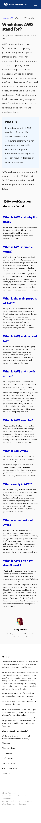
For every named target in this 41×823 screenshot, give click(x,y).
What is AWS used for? (18, 420)
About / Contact (9, 793)
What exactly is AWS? (17, 484)
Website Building (9, 801)
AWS (11, 18)
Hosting (5, 18)
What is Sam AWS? (15, 451)
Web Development (10, 804)
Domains (22, 804)
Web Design (29, 801)
